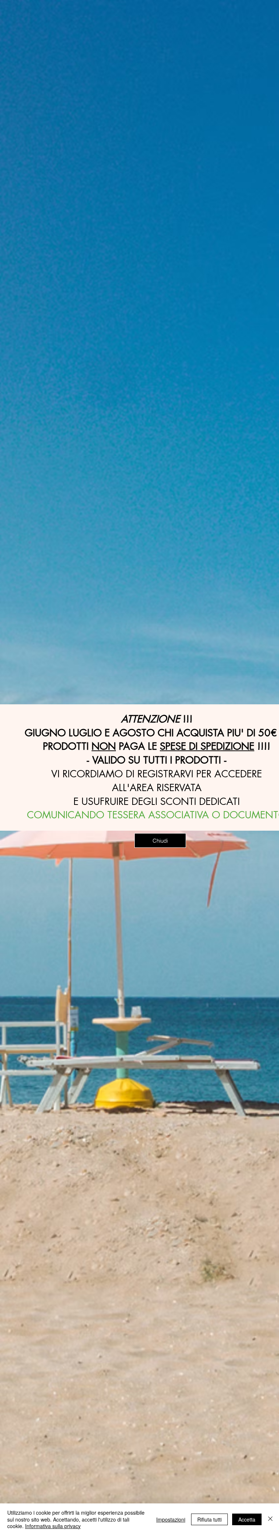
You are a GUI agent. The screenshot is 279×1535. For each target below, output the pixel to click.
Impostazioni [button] (170, 1519)
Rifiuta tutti (209, 1519)
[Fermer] (270, 1519)
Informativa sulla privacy (53, 1526)
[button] (160, 840)
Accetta (246, 1519)
